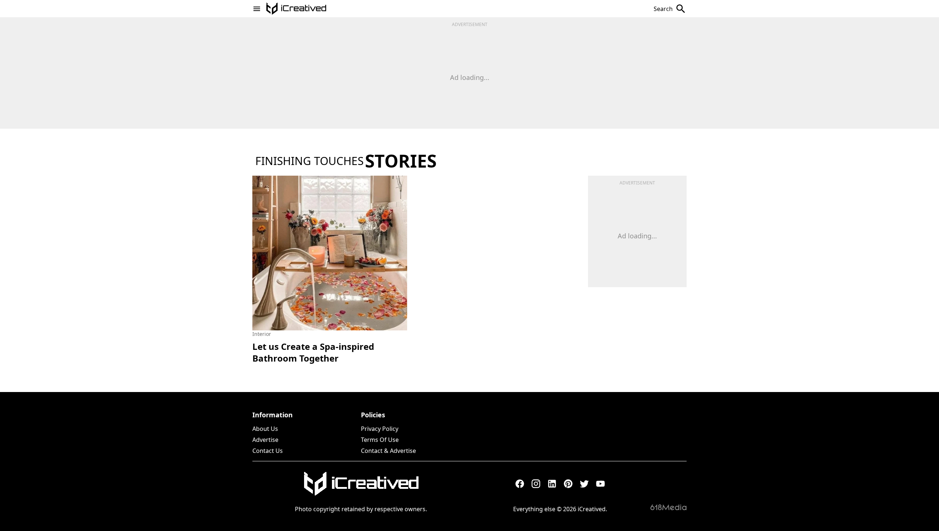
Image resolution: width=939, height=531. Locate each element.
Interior (261, 333)
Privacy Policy (379, 429)
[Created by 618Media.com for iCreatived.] (668, 507)
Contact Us (267, 451)
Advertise (265, 440)
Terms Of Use (380, 440)
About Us (265, 429)
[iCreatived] (361, 483)
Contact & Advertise (388, 451)
